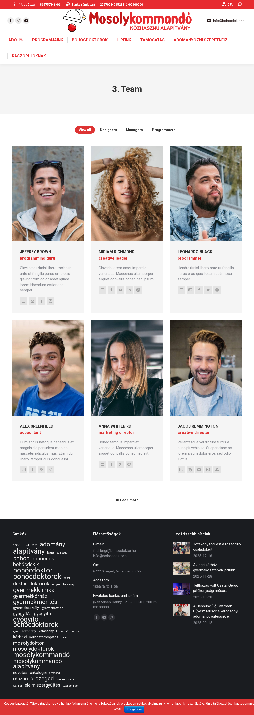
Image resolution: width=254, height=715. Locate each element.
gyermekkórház (30, 596)
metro (64, 637)
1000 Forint (21, 545)
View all (85, 130)
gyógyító (42, 613)
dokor (67, 578)
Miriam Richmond (117, 252)
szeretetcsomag (65, 679)
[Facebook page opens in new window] (10, 20)
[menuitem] (15, 40)
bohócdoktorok (37, 576)
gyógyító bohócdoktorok (35, 622)
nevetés (20, 672)
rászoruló (23, 678)
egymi (56, 584)
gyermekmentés (35, 602)
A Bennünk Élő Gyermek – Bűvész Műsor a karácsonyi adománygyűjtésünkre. (215, 611)
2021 (34, 545)
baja (50, 552)
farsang (68, 584)
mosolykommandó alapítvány (37, 664)
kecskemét (62, 631)
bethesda (61, 552)
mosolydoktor (28, 643)
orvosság (54, 673)
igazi (16, 631)
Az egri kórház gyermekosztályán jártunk (214, 567)
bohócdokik (26, 564)
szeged (44, 678)
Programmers (164, 130)
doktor (20, 583)
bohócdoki (43, 558)
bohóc (21, 558)
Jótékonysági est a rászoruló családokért (217, 547)
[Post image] (181, 548)
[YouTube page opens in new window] (26, 20)
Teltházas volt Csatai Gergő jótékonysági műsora (215, 588)
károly (75, 631)
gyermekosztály (26, 608)
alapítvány (29, 551)
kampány (29, 631)
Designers (108, 130)
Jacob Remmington (198, 426)
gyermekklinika (34, 590)
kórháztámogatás (43, 637)
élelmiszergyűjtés (42, 685)
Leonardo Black (195, 252)
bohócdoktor (33, 570)
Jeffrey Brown (35, 252)
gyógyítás (22, 613)
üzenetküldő (70, 685)
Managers (134, 130)
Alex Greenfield (36, 426)
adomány (52, 544)
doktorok (39, 583)
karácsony (46, 631)
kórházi (20, 636)
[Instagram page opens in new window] (18, 20)
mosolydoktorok (33, 648)
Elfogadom (134, 709)
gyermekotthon (52, 608)
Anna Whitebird (115, 426)
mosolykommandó (41, 654)
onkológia (38, 672)
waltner (17, 685)
